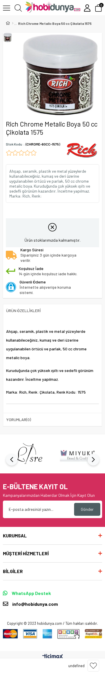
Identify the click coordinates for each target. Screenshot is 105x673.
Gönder (87, 509)
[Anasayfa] (12, 23)
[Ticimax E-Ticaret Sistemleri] (52, 657)
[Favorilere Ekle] (93, 666)
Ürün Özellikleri (23, 310)
